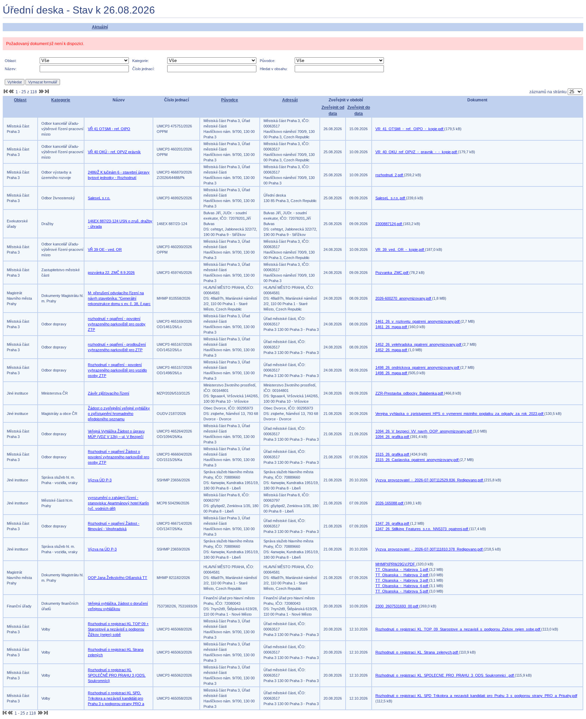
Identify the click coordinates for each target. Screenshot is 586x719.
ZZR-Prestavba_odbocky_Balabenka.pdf (409, 393)
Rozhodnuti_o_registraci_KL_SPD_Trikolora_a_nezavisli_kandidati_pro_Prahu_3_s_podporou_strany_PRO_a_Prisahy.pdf (476, 696)
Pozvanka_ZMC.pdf (392, 273)
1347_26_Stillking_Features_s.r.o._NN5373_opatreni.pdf (422, 529)
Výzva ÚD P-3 (100, 480)
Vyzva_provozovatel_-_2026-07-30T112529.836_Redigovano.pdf (429, 480)
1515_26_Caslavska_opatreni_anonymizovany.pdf (417, 460)
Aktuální (100, 27)
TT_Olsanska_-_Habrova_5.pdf (402, 591)
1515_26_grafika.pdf (392, 454)
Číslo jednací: (143, 69)
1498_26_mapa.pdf (391, 373)
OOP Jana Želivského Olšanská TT (117, 578)
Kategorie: (140, 61)
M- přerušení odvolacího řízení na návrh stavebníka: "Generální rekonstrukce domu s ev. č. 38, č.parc (119, 298)
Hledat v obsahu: (274, 69)
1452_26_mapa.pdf (391, 350)
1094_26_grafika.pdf (392, 437)
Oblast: (11, 61)
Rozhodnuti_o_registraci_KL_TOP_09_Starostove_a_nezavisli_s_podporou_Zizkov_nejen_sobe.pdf (458, 629)
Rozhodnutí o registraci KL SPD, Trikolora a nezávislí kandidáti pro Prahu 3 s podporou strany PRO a (116, 698)
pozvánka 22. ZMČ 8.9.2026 (111, 273)
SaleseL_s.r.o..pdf (390, 198)
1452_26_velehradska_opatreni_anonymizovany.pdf (418, 344)
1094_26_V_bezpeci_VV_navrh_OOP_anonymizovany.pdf (424, 431)
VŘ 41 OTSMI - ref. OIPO (109, 129)
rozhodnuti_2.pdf (389, 175)
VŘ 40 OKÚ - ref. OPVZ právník (114, 152)
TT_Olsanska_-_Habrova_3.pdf (402, 580)
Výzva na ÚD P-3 (102, 549)
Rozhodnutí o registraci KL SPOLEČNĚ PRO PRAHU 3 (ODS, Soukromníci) (116, 675)
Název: (11, 69)
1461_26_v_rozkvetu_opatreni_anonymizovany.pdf (418, 321)
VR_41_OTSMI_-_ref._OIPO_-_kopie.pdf (409, 129)
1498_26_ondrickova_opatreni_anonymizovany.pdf (417, 367)
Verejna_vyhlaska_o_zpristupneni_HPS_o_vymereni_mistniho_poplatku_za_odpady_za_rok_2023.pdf (459, 414)
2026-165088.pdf (389, 503)
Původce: (267, 61)
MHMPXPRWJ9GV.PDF (395, 564)
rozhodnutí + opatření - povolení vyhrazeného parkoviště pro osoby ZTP (116, 324)
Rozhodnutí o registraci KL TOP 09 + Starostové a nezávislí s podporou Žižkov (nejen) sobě (118, 629)
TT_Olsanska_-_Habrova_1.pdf (402, 569)
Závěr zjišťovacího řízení (108, 393)
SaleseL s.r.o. (99, 198)
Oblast (20, 100)
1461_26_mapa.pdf (391, 327)
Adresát (290, 100)
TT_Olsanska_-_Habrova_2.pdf (402, 575)
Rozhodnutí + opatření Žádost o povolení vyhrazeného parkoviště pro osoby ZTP (118, 457)
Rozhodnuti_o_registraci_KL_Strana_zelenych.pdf (417, 652)
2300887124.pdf (389, 224)
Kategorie (60, 100)
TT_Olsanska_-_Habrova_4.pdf (402, 586)
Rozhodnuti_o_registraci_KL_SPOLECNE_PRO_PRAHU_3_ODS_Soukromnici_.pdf (445, 675)
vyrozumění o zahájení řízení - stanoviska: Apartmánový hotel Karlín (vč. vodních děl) (118, 503)
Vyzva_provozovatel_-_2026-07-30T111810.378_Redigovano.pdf (429, 549)
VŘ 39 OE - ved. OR (105, 249)
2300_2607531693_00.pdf (397, 606)
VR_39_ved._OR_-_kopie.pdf (400, 249)
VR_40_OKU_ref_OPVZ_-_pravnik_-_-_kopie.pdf (416, 152)
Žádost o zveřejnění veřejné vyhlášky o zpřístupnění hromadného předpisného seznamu (119, 413)
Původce (229, 100)
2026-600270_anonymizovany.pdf (403, 298)
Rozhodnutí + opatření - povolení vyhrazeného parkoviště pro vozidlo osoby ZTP (117, 370)
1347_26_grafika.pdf (392, 523)
